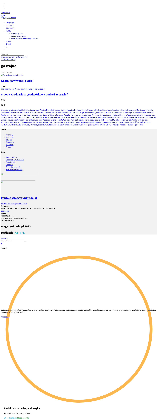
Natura (20, 120)
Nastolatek (44, 122)
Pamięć (74, 120)
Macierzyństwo (73, 117)
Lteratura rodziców (39, 117)
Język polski (84, 112)
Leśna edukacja (85, 115)
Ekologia (94, 112)
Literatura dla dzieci (110, 110)
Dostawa (9, 164)
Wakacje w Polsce (62, 124)
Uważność (132, 122)
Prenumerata (11, 157)
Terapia (41, 112)
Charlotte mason (30, 112)
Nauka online (6, 115)
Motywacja (112, 122)
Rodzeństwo (66, 112)
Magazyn (9, 137)
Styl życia (22, 124)
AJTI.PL (20, 233)
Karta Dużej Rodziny (14, 169)
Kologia (116, 124)
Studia (84, 110)
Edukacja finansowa (127, 110)
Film (56, 122)
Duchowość (6, 112)
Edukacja (102, 112)
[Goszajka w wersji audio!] (12, 75)
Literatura (59, 115)
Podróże (78, 110)
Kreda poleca (130, 112)
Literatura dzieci (19, 115)
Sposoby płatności (13, 167)
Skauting (57, 110)
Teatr (28, 117)
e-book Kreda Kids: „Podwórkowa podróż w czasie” (34, 94)
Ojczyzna (91, 110)
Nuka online (100, 124)
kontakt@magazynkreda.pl (19, 198)
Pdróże (21, 110)
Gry (89, 122)
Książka (150, 110)
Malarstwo (119, 117)
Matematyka (63, 122)
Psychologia (132, 124)
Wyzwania (5, 122)
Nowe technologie (35, 115)
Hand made (62, 117)
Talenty (59, 120)
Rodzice (98, 110)
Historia (145, 117)
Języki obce (52, 117)
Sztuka (140, 124)
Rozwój (140, 122)
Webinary (10, 144)
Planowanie (97, 115)
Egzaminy (121, 120)
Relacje (116, 115)
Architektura (143, 120)
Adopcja (123, 124)
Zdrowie (109, 124)
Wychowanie (132, 115)
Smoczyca (35, 124)
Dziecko (26, 120)
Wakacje (67, 120)
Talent (120, 122)
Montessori (15, 122)
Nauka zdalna (75, 122)
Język (28, 124)
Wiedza (43, 110)
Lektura (43, 124)
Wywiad (139, 112)
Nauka (135, 120)
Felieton (152, 117)
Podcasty (10, 142)
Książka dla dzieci (71, 115)
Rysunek (84, 122)
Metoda (49, 110)
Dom (22, 122)
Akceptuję (5, 317)
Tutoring (51, 124)
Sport (51, 122)
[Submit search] (25, 241)
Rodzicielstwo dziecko (115, 112)
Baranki (75, 112)
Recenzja (123, 115)
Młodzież (19, 112)
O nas (8, 147)
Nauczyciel (12, 120)
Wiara (52, 115)
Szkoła (129, 120)
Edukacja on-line (31, 122)
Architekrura (143, 115)
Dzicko (64, 110)
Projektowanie (83, 120)
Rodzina (70, 110)
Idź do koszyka (23, 418)
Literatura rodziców (9, 110)
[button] (5, 12)
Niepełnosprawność (89, 117)
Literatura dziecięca (132, 117)
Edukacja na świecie (99, 122)
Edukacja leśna (88, 124)
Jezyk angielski (96, 120)
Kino (13, 112)
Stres (125, 122)
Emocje (4, 120)
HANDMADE (6, 124)
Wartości (46, 120)
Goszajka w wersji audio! (17, 81)
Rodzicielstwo (76, 124)
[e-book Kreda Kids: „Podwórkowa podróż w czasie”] (23, 89)
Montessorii (141, 110)
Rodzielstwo (148, 112)
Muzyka (14, 124)
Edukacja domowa (32, 110)
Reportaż (22, 117)
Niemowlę (102, 117)
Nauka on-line (36, 120)
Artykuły (9, 134)
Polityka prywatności (15, 159)
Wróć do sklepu (10, 418)
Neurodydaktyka (110, 120)
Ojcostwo (111, 117)
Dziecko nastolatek (53, 112)
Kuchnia (147, 122)
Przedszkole (107, 115)
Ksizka (53, 120)
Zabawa (46, 115)
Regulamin (10, 162)
